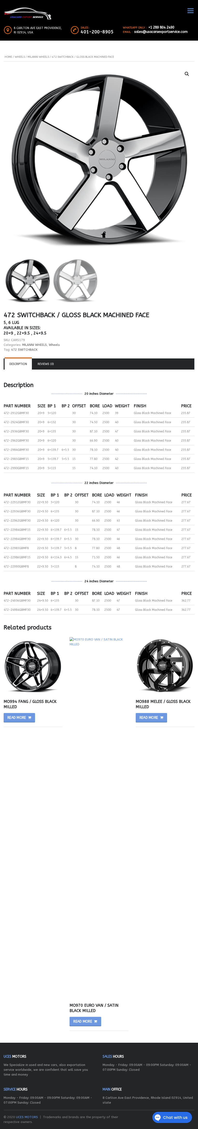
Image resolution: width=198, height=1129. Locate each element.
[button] (187, 74)
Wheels (20, 56)
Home (8, 56)
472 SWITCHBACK (24, 349)
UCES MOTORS (27, 1117)
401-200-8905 (97, 32)
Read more (16, 718)
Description (18, 364)
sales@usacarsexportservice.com (161, 32)
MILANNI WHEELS (38, 56)
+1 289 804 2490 (161, 27)
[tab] (18, 364)
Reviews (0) (46, 364)
